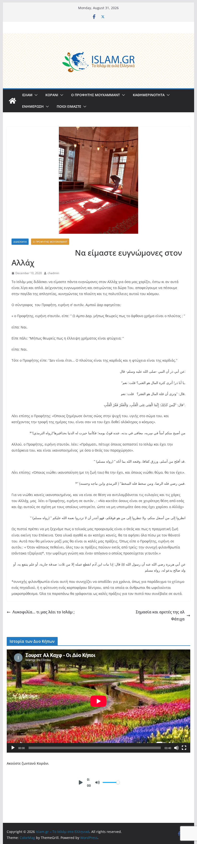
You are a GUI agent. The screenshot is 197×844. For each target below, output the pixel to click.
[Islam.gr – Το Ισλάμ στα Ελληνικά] (98, 36)
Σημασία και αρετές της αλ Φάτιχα (148, 615)
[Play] (13, 747)
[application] (98, 701)
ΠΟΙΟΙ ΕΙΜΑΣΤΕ (69, 106)
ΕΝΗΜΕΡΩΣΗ (33, 106)
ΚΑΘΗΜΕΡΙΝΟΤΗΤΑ (149, 95)
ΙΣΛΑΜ (27, 95)
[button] (35, 95)
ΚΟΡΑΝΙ (51, 95)
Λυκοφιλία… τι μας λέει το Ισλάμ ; (43, 612)
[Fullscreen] (184, 747)
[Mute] (176, 747)
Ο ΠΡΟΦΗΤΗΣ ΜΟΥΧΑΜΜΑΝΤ (95, 95)
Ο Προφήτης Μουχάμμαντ (50, 241)
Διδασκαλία (20, 241)
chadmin (53, 273)
